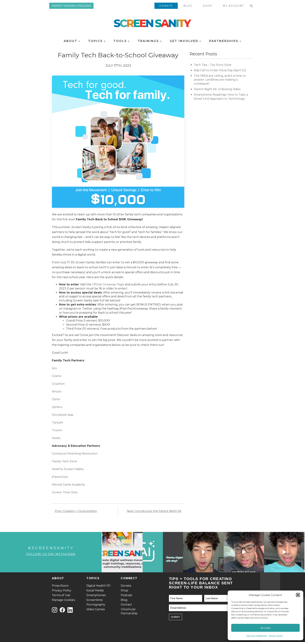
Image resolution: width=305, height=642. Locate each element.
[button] (298, 595)
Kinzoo (56, 391)
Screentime (94, 600)
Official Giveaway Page (108, 284)
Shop (207, 5)
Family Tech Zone (64, 461)
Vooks (56, 438)
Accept (265, 627)
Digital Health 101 (98, 585)
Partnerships (224, 41)
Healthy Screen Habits (67, 469)
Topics (96, 41)
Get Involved (185, 41)
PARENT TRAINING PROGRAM (71, 5)
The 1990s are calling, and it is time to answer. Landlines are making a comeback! (220, 80)
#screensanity (51, 548)
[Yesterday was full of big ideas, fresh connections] (122, 552)
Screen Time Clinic (65, 492)
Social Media (95, 590)
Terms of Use (61, 595)
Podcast (126, 595)
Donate (166, 5)
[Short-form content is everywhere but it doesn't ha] (284, 552)
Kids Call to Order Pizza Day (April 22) (220, 70)
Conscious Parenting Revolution (74, 453)
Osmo (56, 399)
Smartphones (96, 595)
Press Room (60, 585)
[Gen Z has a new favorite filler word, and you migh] (244, 552)
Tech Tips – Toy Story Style (212, 64)
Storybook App (62, 414)
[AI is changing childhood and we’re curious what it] (163, 552)
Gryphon (58, 383)
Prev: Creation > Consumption (76, 511)
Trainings (149, 41)
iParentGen (60, 477)
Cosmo (56, 376)
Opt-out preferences (256, 635)
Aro (54, 368)
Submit (175, 617)
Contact (126, 604)
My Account (233, 5)
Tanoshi (57, 422)
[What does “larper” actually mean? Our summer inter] (203, 552)
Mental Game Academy (68, 484)
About (71, 41)
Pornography (95, 604)
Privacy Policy (276, 635)
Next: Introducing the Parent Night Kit (154, 511)
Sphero (57, 407)
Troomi (57, 430)
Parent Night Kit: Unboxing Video (217, 89)
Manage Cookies (63, 600)
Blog (187, 5)
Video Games (95, 609)
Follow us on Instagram (51, 554)
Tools (120, 41)
